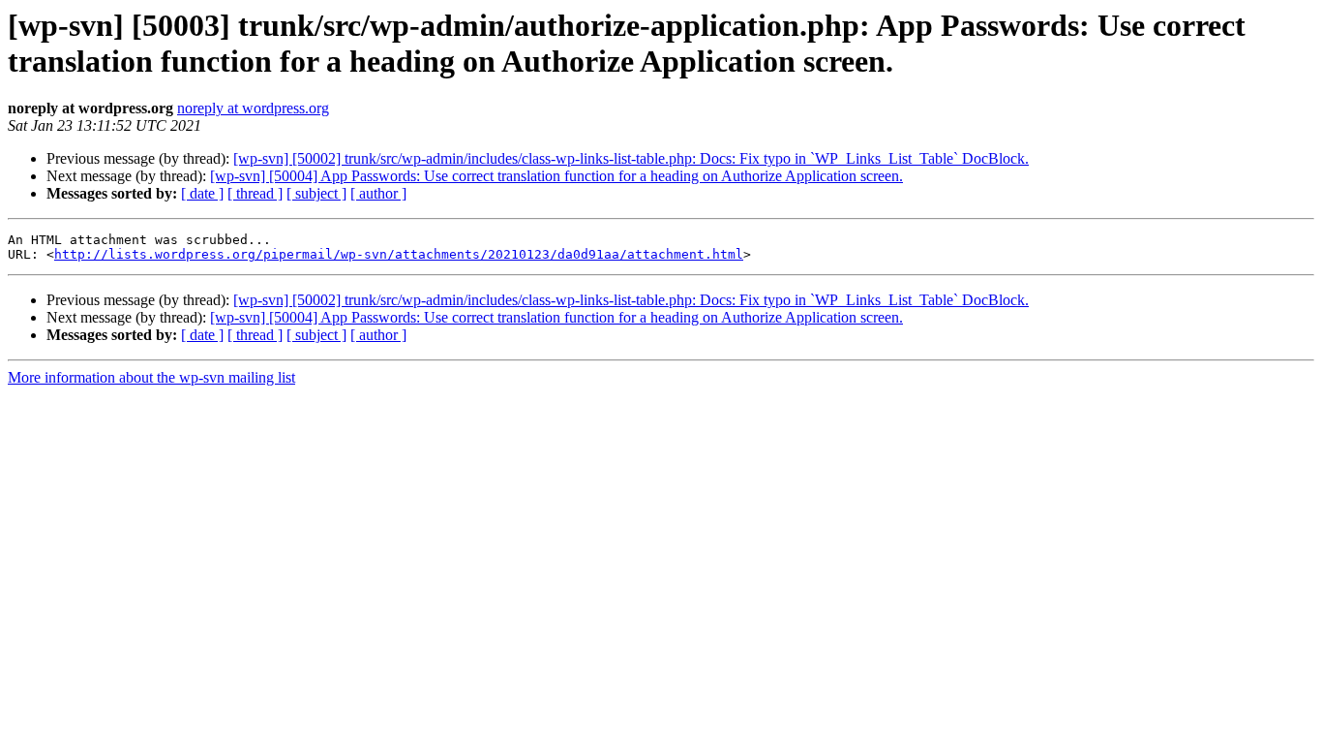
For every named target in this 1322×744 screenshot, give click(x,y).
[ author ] (378, 193)
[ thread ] (255, 193)
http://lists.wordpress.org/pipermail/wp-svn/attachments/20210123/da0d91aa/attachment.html (398, 254)
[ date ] (202, 193)
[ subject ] (316, 193)
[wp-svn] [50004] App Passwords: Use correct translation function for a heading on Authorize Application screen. (556, 176)
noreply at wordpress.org (253, 108)
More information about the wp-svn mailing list (151, 377)
